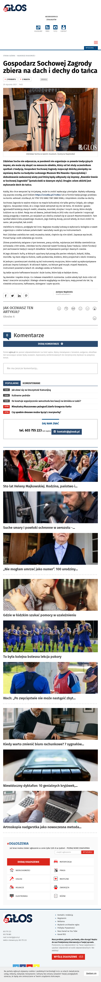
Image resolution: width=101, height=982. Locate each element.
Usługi (19, 879)
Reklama (61, 921)
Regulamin (61, 918)
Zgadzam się (92, 973)
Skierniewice (51, 17)
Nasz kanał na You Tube (67, 931)
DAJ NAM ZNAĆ (50, 423)
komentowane (31, 383)
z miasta (25, 79)
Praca (62, 870)
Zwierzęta (64, 887)
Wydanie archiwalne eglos (68, 925)
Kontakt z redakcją (65, 915)
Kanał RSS (61, 934)
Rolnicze (20, 887)
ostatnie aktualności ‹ (63, 294)
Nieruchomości (23, 870)
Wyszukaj (90, 48)
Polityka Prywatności (66, 928)
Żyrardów (51, 20)
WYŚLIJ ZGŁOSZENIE (65, 956)
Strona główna (9, 56)
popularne (12, 383)
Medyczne (64, 879)
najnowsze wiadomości (26, 56)
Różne (63, 896)
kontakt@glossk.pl (68, 431)
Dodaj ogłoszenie (28, 861)
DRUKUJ (44, 79)
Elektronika (21, 896)
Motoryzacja (66, 862)
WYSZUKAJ (87, 852)
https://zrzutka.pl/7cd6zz (48, 195)
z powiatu (10, 79)
